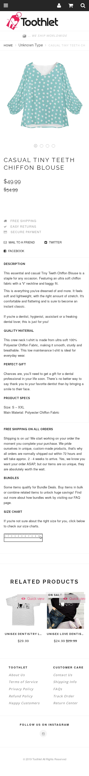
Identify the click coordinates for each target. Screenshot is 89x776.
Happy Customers (24, 703)
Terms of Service (23, 682)
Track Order (63, 696)
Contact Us (62, 675)
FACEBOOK (15, 251)
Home (8, 45)
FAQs (57, 689)
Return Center (65, 703)
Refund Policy (21, 696)
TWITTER (55, 242)
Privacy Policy (21, 689)
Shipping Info (65, 682)
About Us (17, 675)
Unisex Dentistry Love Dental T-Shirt (40, 634)
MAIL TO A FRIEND (21, 242)
